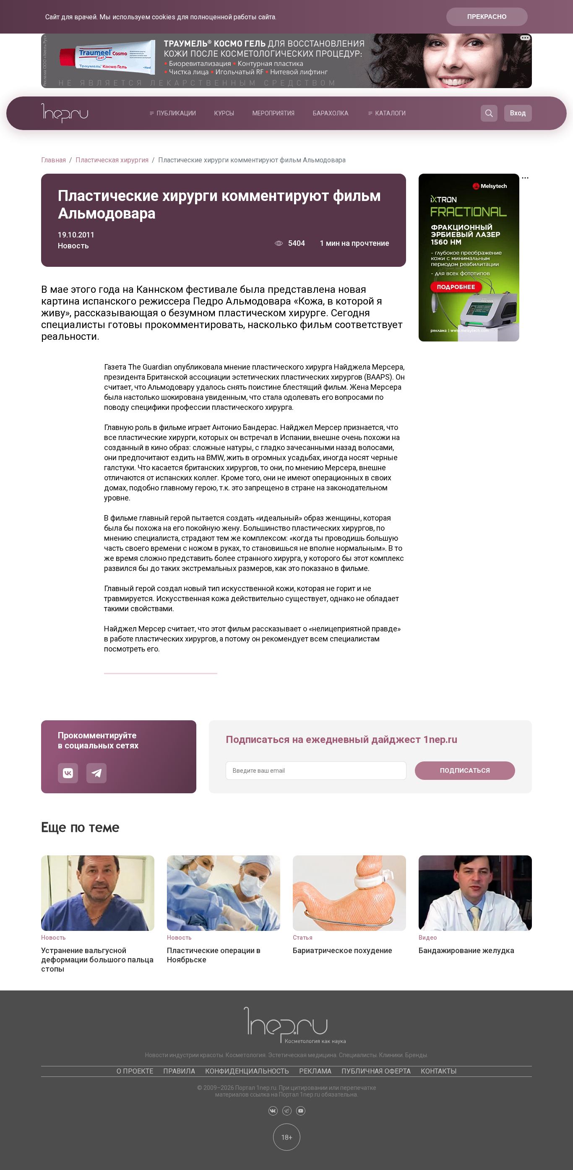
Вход (518, 113)
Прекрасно (487, 16)
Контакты (439, 1071)
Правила (179, 1071)
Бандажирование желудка (466, 950)
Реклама (315, 1071)
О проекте (135, 1071)
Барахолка (331, 113)
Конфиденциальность (247, 1071)
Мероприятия (273, 113)
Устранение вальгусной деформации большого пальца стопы (97, 959)
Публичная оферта (376, 1071)
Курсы (224, 113)
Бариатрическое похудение (342, 950)
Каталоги (390, 113)
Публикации (176, 113)
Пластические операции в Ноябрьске (213, 955)
